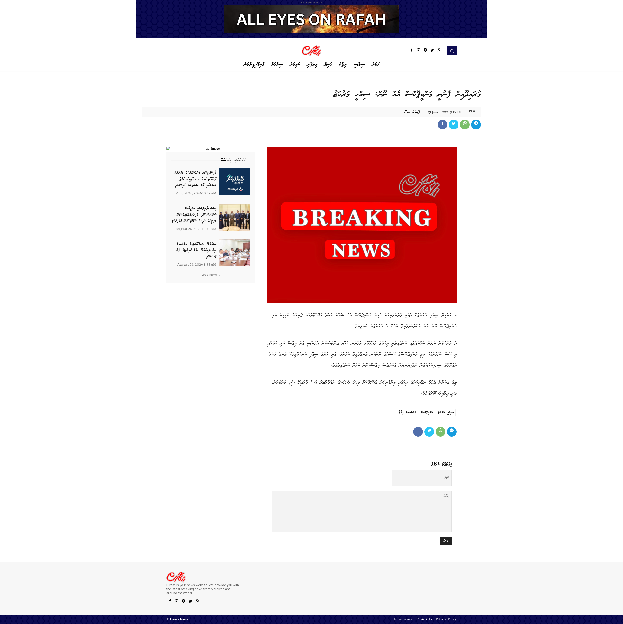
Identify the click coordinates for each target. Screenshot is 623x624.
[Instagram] (418, 50)
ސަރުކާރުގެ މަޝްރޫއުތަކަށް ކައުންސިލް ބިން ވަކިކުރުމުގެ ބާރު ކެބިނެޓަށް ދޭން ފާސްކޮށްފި (196, 250)
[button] (452, 50)
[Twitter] (432, 50)
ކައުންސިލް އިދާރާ (407, 412)
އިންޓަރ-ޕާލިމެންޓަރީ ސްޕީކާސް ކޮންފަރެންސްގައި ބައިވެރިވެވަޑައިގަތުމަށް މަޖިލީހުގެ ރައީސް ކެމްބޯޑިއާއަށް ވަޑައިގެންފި (193, 215)
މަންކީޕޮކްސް (427, 412)
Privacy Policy (446, 619)
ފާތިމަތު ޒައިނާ (412, 112)
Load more (209, 275)
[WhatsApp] (439, 50)
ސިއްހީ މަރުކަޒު (446, 412)
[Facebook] (411, 50)
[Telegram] (425, 50)
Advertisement (403, 619)
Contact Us (424, 619)
